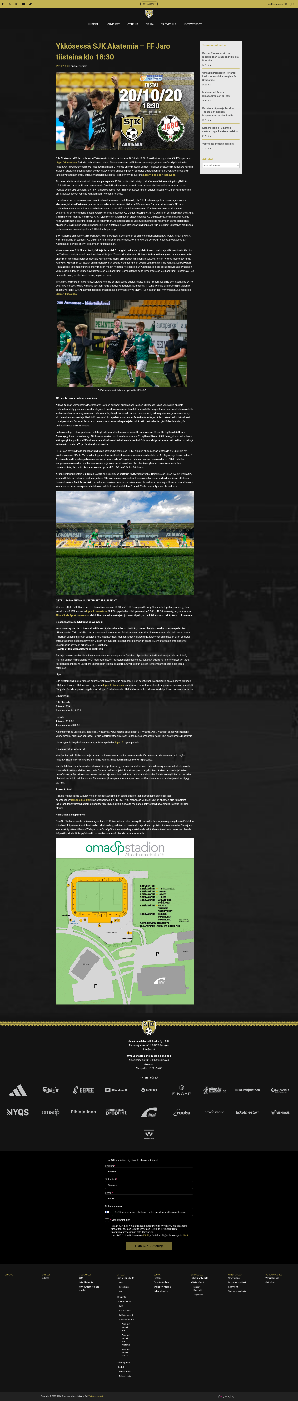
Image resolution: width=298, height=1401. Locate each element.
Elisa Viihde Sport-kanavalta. (160, 174)
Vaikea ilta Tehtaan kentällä (218, 143)
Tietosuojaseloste (237, 1291)
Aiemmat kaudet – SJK (126, 1327)
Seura (150, 24)
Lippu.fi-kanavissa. (66, 294)
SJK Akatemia (86, 1282)
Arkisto (45, 1278)
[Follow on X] (9, 4)
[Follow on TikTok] (30, 4)
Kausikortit (123, 1287)
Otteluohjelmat (124, 1301)
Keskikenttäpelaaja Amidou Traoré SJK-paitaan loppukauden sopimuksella (218, 112)
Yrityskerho (198, 1295)
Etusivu (9, 1275)
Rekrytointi (233, 1287)
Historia (158, 1278)
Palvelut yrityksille (199, 1278)
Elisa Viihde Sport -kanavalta (72, 615)
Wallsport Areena (162, 1287)
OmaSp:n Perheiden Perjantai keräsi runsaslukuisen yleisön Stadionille (219, 76)
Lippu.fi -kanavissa (114, 685)
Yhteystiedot (193, 24)
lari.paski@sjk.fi (80, 800)
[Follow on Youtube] (23, 4)
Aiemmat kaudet (126, 1320)
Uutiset (93, 24)
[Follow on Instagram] (16, 4)
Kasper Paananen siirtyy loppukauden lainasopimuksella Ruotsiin (220, 57)
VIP (120, 1291)
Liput (121, 1282)
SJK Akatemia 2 (126, 1315)
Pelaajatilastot (125, 1376)
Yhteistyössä (197, 1282)
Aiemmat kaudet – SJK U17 (126, 1352)
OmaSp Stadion (161, 1282)
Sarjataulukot (125, 1372)
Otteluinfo (121, 1297)
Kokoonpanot (123, 1362)
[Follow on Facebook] (3, 4)
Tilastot (120, 1367)
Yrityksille (168, 24)
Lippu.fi (119, 742)
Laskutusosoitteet (237, 1282)
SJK (81, 1278)
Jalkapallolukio (161, 1291)
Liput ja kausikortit (125, 1278)
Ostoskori (270, 1282)
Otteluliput (149, 4)
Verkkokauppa (275, 4)
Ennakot (73, 66)
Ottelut (132, 24)
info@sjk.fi (149, 1049)
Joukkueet (113, 24)
